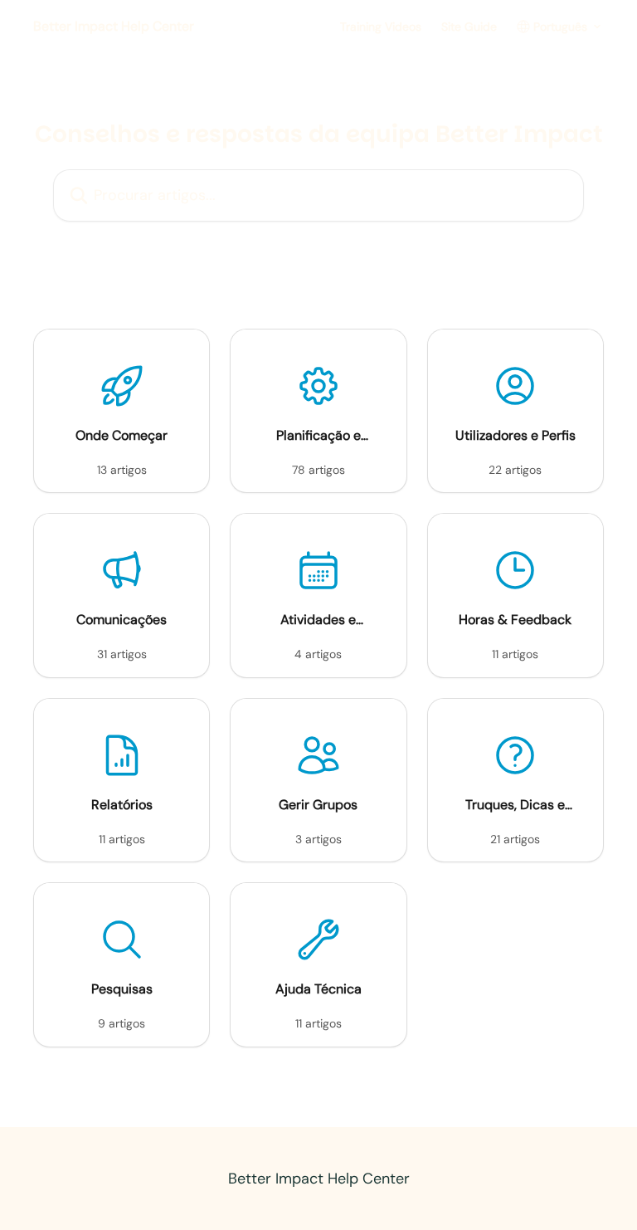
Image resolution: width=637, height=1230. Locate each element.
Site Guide (469, 26)
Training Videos (380, 26)
